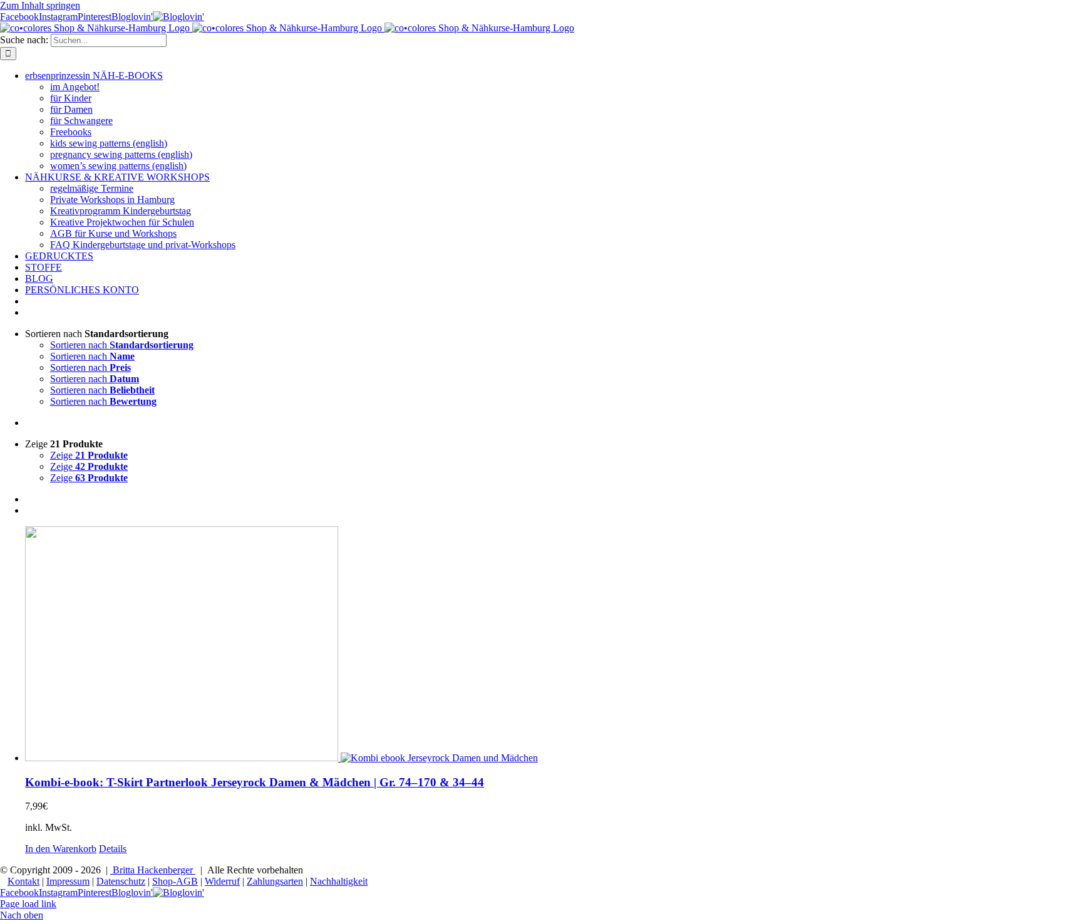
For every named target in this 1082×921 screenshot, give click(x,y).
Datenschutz (120, 881)
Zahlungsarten (275, 881)
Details (112, 848)
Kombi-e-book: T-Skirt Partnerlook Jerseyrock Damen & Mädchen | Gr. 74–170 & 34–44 (254, 782)
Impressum (68, 881)
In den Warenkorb (60, 848)
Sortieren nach (121, 345)
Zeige (89, 455)
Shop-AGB (175, 881)
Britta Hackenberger (152, 870)
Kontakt (23, 881)
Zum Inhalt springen (40, 5)
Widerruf (222, 881)
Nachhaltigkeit (339, 881)
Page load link (28, 903)
